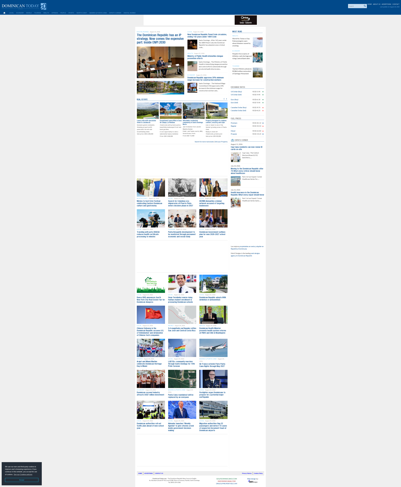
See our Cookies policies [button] (23, 474)
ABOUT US (376, 4)
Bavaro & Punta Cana (98, 13)
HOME (369, 4)
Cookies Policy (258, 473)
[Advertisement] (182, 20)
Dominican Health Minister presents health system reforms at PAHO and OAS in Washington (212, 330)
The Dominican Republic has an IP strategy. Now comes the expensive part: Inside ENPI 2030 (160, 39)
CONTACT (395, 4)
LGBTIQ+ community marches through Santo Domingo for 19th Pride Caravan (181, 364)
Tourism (37, 13)
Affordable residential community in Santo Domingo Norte (193, 122)
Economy (20, 13)
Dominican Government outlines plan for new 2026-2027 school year (212, 234)
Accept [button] (21, 480)
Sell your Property (221, 142)
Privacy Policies (247, 473)
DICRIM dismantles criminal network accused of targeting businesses (211, 203)
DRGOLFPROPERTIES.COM (226, 483)
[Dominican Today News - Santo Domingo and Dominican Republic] (24, 6)
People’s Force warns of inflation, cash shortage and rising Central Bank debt (242, 56)
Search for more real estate (204, 142)
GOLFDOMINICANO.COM (226, 479)
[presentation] (224, 98)
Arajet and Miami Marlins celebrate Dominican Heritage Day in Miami (149, 364)
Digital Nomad (130, 13)
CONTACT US (159, 473)
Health (46, 13)
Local (11, 13)
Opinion (54, 13)
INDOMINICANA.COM (227, 481)
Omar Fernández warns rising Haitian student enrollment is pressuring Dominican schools (180, 300)
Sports (71, 13)
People (63, 13)
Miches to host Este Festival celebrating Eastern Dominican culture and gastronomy (149, 203)
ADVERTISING (386, 4)
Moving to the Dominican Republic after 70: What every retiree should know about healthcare (247, 171)
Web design (251, 479)
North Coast (82, 13)
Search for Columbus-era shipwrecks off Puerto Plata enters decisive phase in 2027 (180, 203)
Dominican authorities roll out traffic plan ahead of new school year (150, 426)
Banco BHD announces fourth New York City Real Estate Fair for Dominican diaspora (151, 300)
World (29, 13)
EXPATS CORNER (241, 140)
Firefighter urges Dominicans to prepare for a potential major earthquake (212, 395)
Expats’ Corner (115, 13)
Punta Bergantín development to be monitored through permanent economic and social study (182, 234)
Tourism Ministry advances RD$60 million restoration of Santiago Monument (242, 71)
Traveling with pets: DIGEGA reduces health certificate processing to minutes (148, 234)
